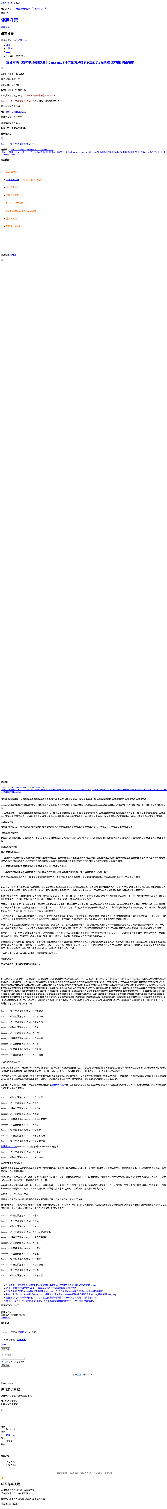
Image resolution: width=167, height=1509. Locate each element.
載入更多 (5, 1349)
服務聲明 (108, 1473)
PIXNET (64, 1473)
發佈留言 (5, 1365)
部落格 (9, 48)
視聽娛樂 (21, 1340)
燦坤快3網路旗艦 (9, 1146)
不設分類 (22, 40)
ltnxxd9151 (5, 1318)
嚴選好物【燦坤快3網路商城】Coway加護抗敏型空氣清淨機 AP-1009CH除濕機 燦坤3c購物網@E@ (51, 1297)
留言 (27, 1332)
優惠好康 (9, 20)
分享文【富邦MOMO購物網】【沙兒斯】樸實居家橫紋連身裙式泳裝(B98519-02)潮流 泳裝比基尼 (50, 1301)
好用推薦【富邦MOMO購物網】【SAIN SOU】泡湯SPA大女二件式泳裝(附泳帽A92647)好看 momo (51, 1285)
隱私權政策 (98, 1473)
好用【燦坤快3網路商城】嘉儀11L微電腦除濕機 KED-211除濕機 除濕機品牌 (41, 1288)
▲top (3, 1344)
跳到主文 (5, 27)
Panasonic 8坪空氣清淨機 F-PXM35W (17, 144)
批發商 (13, 255)
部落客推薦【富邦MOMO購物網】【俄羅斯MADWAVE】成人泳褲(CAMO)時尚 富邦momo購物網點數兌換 (54, 1291)
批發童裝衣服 (12, 180)
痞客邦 (21, 1332)
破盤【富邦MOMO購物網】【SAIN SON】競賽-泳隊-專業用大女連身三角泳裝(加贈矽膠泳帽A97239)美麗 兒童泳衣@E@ (61, 1294)
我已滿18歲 (6, 1504)
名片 (8, 51)
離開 (15, 1504)
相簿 (8, 45)
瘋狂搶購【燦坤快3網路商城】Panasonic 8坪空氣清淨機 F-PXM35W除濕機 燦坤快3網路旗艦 (70, 62)
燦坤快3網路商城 (15, 112)
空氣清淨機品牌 (58, 1085)
